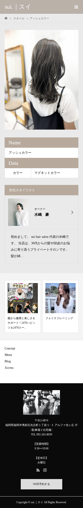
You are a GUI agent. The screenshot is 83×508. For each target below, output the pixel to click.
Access (9, 367)
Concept (10, 348)
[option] (41, 80)
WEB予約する (41, 484)
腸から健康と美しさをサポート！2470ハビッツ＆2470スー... (21, 323)
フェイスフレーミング (59, 318)
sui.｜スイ (18, 6)
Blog (8, 361)
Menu (8, 355)
